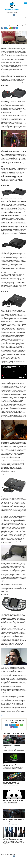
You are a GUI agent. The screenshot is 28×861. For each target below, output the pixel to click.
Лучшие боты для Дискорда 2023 (13, 800)
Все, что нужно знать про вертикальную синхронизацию (12, 838)
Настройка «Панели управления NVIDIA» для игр (12, 764)
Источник (3, 715)
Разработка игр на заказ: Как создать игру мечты (11, 746)
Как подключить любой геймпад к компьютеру (13, 820)
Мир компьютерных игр (12, 9)
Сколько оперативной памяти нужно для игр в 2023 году (12, 782)
